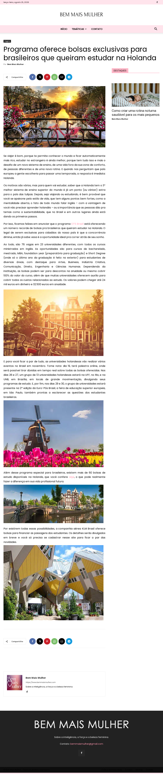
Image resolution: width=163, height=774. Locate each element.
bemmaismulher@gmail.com (86, 743)
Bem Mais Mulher (15, 64)
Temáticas (78, 29)
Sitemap (139, 769)
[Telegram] (69, 77)
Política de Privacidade (112, 769)
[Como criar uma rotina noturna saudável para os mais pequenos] (135, 95)
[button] (155, 29)
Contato (97, 29)
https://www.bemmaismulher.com (40, 682)
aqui (71, 477)
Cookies (128, 769)
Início (64, 29)
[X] (40, 77)
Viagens (7, 41)
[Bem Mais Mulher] (81, 15)
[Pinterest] (47, 77)
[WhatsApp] (54, 77)
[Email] (62, 77)
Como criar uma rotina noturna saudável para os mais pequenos (135, 113)
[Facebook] (157, 2)
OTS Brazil (77, 224)
